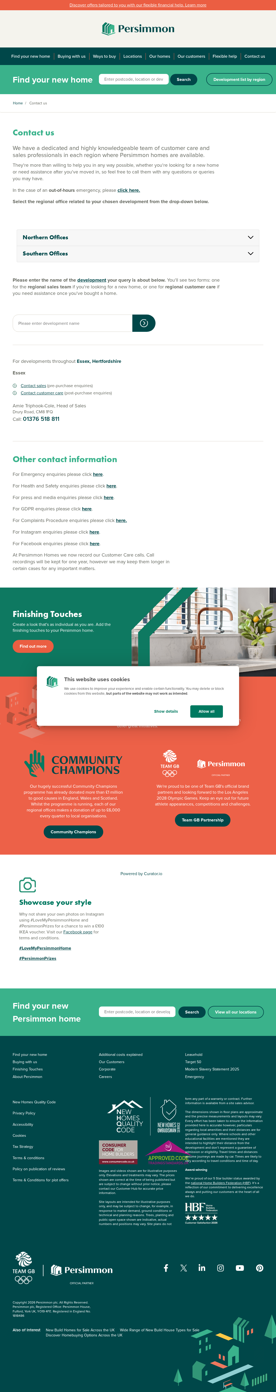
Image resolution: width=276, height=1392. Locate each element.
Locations (132, 56)
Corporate (107, 1069)
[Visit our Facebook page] (166, 1268)
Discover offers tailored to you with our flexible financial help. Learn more (138, 5)
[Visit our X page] (183, 1268)
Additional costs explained (121, 1054)
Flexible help (225, 56)
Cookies (19, 1135)
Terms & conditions (28, 1158)
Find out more (33, 646)
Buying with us (71, 56)
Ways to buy (104, 56)
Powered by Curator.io (141, 874)
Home (18, 103)
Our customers (191, 56)
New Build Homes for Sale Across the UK (80, 1330)
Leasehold (193, 1054)
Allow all (207, 711)
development (91, 280)
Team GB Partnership (202, 820)
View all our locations (236, 1012)
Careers (105, 1077)
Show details (166, 711)
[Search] (144, 323)
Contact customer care (42, 393)
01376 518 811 (41, 418)
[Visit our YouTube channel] (240, 1268)
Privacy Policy (24, 1113)
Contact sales (33, 386)
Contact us (254, 56)
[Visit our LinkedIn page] (202, 1268)
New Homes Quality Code (34, 1102)
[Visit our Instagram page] (220, 1268)
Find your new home (30, 56)
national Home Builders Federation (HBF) (221, 1183)
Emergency (194, 1077)
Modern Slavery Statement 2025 (212, 1069)
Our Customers (112, 1062)
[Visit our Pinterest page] (259, 1268)
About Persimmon (27, 1077)
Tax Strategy (23, 1146)
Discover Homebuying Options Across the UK (84, 1335)
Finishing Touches (28, 1069)
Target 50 (193, 1062)
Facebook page (77, 932)
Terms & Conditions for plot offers (41, 1180)
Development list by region (239, 79)
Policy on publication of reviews (39, 1169)
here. (121, 520)
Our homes (159, 56)
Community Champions (73, 832)
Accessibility (23, 1124)
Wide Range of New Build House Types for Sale (159, 1330)
